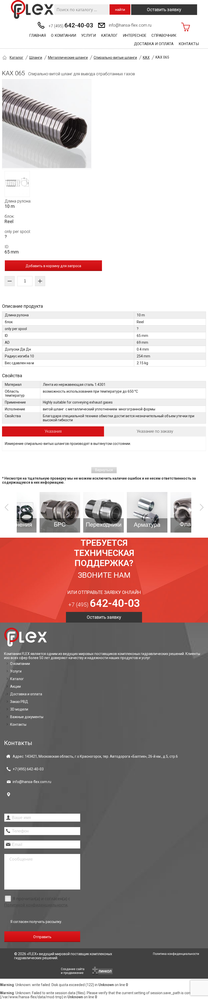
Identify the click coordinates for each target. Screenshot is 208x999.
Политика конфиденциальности (176, 954)
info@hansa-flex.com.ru (130, 25)
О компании (63, 35)
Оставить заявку (164, 9)
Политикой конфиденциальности (35, 905)
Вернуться (104, 470)
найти (120, 10)
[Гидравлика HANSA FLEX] (32, 9)
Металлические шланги (68, 58)
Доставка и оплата (154, 44)
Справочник (163, 35)
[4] (126, 512)
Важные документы (26, 717)
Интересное (134, 35)
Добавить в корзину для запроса (53, 266)
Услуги (88, 35)
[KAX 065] (46, 124)
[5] (169, 512)
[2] (38, 512)
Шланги (35, 58)
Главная (37, 35)
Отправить (42, 937)
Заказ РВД (19, 702)
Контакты (189, 44)
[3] (82, 512)
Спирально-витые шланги (115, 58)
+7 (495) (70, 25)
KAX (146, 58)
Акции (15, 686)
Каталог (109, 35)
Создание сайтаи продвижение (72, 971)
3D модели (19, 709)
